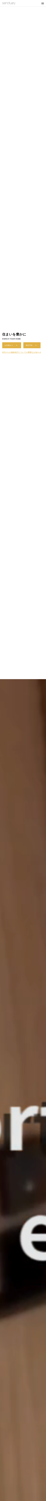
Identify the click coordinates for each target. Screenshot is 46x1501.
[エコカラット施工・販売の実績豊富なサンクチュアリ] (8, 3)
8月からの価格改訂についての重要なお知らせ (21, 352)
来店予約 (29, 345)
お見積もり (9, 345)
